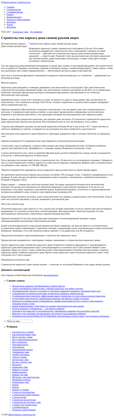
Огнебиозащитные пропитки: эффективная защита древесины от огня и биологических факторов (58, 296)
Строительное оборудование (25, 395)
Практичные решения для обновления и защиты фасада (38, 286)
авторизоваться (51, 275)
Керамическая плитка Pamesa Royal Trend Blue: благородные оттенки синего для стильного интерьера (60, 316)
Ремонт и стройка (20, 390)
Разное (10, 24)
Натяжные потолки (21, 380)
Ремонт (10, 14)
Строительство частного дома (26, 402)
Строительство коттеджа (24, 400)
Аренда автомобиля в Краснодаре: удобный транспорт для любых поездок (47, 288)
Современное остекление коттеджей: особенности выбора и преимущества (48, 293)
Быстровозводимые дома (24, 334)
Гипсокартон (18, 347)
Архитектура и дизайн (23, 332)
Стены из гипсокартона (23, 392)
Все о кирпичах (19, 342)
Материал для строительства (25, 377)
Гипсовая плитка (20, 344)
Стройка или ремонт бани (24, 405)
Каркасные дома (20, 32)
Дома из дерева (19, 357)
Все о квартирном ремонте (25, 339)
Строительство (14, 9)
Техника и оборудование (18, 19)
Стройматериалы (15, 12)
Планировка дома (20, 382)
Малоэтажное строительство (21, 414)
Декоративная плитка (22, 349)
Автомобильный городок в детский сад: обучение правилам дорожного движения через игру (56, 291)
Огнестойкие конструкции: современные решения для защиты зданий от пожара (50, 298)
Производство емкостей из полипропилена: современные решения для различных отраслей (55, 311)
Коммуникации (14, 17)
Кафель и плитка (20, 369)
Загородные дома (20, 359)
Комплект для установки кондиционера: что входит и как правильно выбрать (49, 313)
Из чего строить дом (22, 362)
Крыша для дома (20, 375)
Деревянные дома (20, 352)
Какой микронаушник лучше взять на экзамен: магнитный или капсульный (48, 306)
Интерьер (11, 22)
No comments (36, 32)
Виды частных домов (22, 337)
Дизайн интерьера (20, 354)
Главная (10, 7)
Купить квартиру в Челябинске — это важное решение (38, 308)
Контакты (11, 27)
